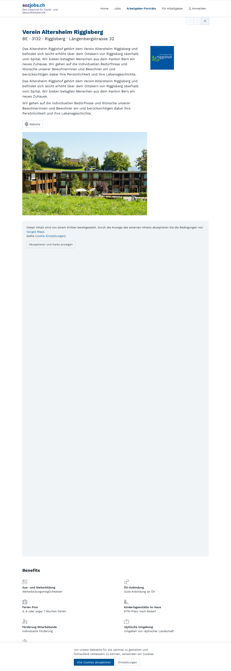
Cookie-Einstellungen (50, 236)
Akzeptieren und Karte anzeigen (51, 244)
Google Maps (35, 231)
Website (34, 124)
